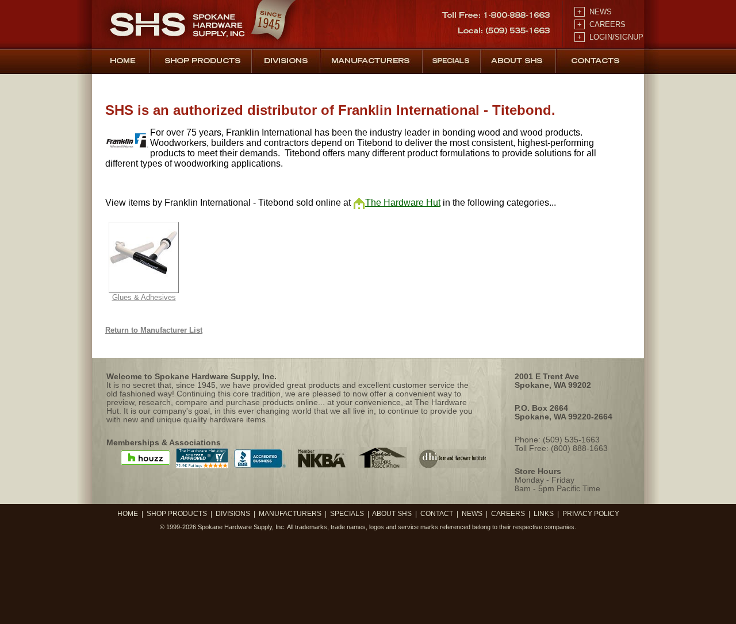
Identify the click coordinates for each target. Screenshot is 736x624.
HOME (127, 514)
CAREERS (600, 24)
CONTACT (436, 514)
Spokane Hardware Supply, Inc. (242, 526)
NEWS (593, 11)
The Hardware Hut (402, 202)
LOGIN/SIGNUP (609, 37)
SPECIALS (347, 514)
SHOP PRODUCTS (177, 514)
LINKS (544, 514)
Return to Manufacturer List (153, 330)
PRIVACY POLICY (590, 514)
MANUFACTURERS (290, 514)
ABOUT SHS (392, 514)
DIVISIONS (233, 514)
